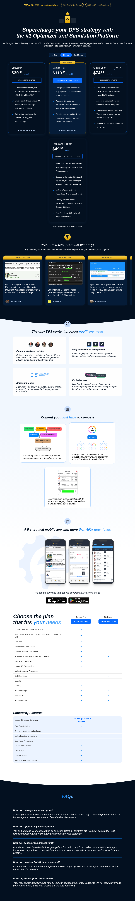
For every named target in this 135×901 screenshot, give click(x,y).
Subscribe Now (81, 621)
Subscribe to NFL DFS (108, 80)
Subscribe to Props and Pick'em (67, 156)
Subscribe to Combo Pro (67, 80)
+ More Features (26, 130)
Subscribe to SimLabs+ (27, 80)
